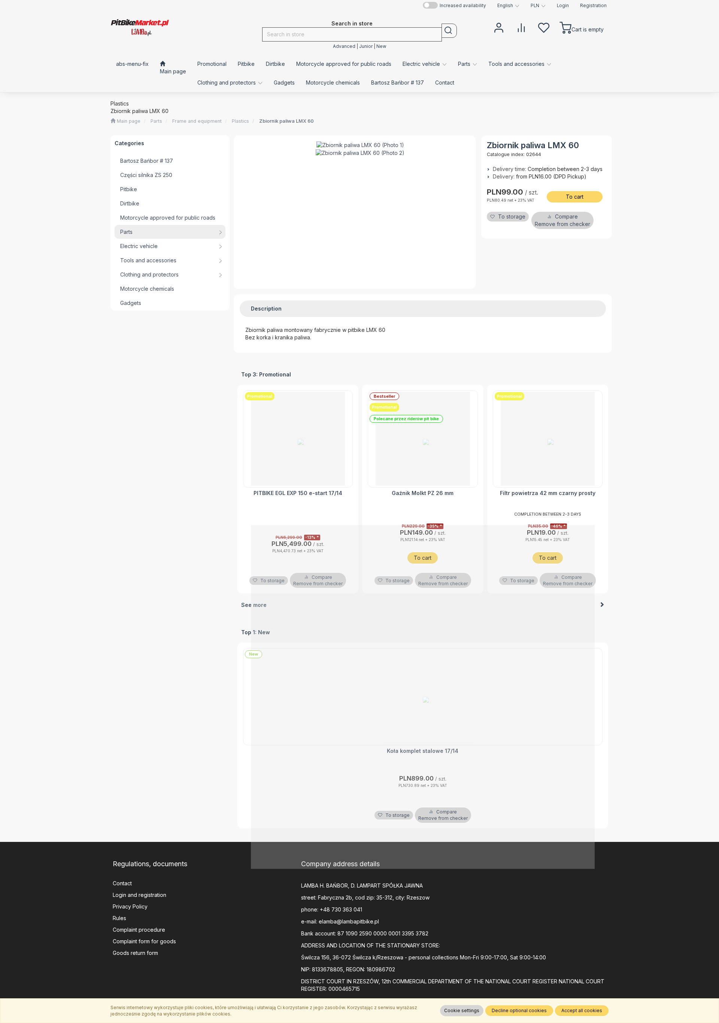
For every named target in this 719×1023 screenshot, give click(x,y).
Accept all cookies (581, 1010)
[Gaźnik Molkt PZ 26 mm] (423, 439)
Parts (156, 121)
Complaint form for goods (144, 941)
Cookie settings (461, 1010)
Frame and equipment (197, 121)
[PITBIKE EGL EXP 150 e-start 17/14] (298, 439)
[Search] (449, 31)
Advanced (344, 46)
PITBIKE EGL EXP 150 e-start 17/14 (298, 493)
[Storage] (544, 27)
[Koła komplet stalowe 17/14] (423, 696)
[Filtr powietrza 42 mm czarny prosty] (548, 439)
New (381, 46)
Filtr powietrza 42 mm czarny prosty (547, 493)
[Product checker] (521, 27)
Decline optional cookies (519, 1010)
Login (563, 5)
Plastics (240, 121)
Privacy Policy (130, 906)
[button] (508, 5)
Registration (593, 5)
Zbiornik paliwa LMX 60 (286, 121)
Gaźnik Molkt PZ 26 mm (422, 493)
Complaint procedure (139, 929)
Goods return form (135, 953)
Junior (366, 46)
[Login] (499, 27)
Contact (122, 883)
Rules (119, 918)
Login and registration (139, 895)
